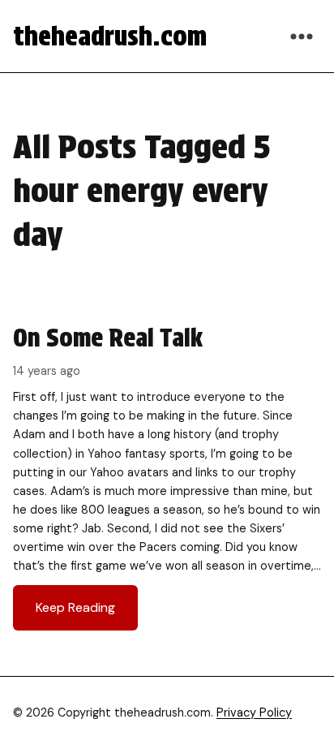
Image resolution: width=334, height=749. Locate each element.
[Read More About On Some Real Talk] (167, 476)
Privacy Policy (254, 712)
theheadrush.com (110, 36)
